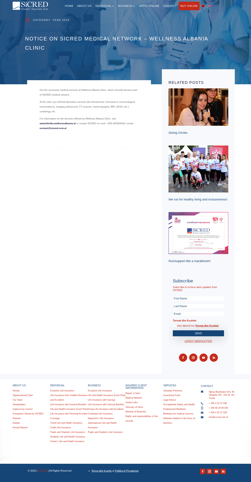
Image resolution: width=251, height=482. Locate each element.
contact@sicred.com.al (53, 128)
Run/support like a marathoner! (190, 261)
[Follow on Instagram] (193, 358)
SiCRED (42, 470)
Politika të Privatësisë (127, 470)
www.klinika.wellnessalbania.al (58, 123)
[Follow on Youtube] (203, 358)
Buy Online (189, 5)
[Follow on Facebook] (183, 358)
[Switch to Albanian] (203, 6)
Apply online (149, 5)
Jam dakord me (198, 325)
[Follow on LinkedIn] (214, 358)
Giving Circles (178, 132)
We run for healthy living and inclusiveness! (198, 199)
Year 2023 (61, 20)
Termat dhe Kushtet (207, 325)
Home (69, 5)
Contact (170, 5)
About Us (84, 5)
